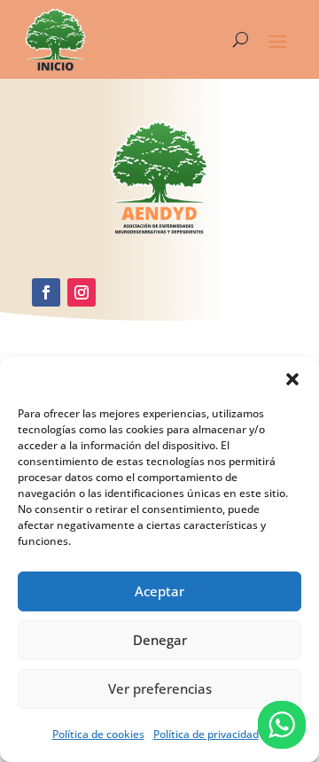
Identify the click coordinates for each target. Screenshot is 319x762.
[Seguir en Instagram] (81, 292)
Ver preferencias (160, 688)
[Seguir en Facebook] (46, 292)
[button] (292, 379)
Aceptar (159, 591)
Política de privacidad (206, 734)
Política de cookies (98, 734)
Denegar (160, 640)
